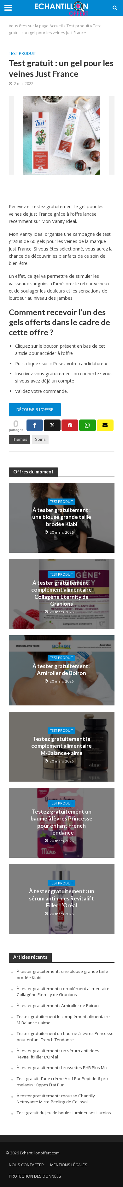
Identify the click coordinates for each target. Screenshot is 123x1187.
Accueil (56, 26)
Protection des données (35, 1176)
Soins (40, 439)
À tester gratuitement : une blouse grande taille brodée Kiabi (61, 517)
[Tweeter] (52, 425)
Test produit (78, 26)
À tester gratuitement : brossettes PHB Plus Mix (62, 1067)
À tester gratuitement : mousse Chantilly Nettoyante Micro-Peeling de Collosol (56, 1099)
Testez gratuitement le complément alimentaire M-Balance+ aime (61, 746)
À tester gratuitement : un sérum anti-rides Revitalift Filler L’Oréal (61, 898)
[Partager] (34, 425)
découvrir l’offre (34, 409)
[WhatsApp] (87, 425)
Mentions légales (68, 1165)
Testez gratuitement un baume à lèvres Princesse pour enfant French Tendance (61, 822)
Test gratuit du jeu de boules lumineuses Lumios (64, 1113)
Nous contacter (26, 1165)
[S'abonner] (105, 425)
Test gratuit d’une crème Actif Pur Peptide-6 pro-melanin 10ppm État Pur (63, 1082)
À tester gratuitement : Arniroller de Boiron (61, 669)
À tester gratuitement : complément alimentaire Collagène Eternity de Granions (61, 593)
